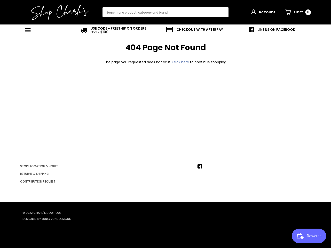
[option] (117, 30)
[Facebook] (201, 166)
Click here (181, 62)
